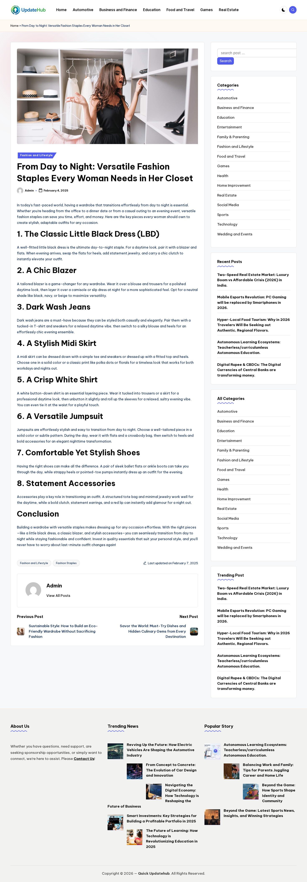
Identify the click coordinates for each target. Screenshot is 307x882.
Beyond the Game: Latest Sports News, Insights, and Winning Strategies (259, 813)
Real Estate (227, 195)
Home (14, 26)
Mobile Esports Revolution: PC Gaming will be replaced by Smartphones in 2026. (251, 302)
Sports (223, 214)
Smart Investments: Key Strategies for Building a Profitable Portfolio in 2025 (162, 818)
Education (226, 117)
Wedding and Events (234, 234)
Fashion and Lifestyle (36, 155)
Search (226, 61)
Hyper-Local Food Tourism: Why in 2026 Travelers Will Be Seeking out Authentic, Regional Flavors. (253, 325)
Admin (54, 585)
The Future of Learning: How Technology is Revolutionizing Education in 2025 (172, 838)
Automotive (227, 98)
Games (223, 166)
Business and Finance (235, 107)
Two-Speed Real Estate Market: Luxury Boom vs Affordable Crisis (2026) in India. (253, 280)
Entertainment (229, 127)
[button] (58, 596)
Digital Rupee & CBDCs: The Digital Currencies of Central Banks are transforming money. (249, 370)
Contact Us (84, 758)
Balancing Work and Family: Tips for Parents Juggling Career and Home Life (268, 770)
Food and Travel (231, 156)
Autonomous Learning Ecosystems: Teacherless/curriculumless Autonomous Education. (248, 347)
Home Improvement (234, 185)
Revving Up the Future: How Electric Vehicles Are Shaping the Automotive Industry (160, 750)
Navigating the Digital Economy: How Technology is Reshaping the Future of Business (153, 796)
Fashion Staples (66, 563)
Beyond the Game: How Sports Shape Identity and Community (278, 793)
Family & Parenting (233, 137)
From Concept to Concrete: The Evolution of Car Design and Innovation (171, 770)
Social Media (228, 205)
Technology (227, 224)
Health (222, 176)
